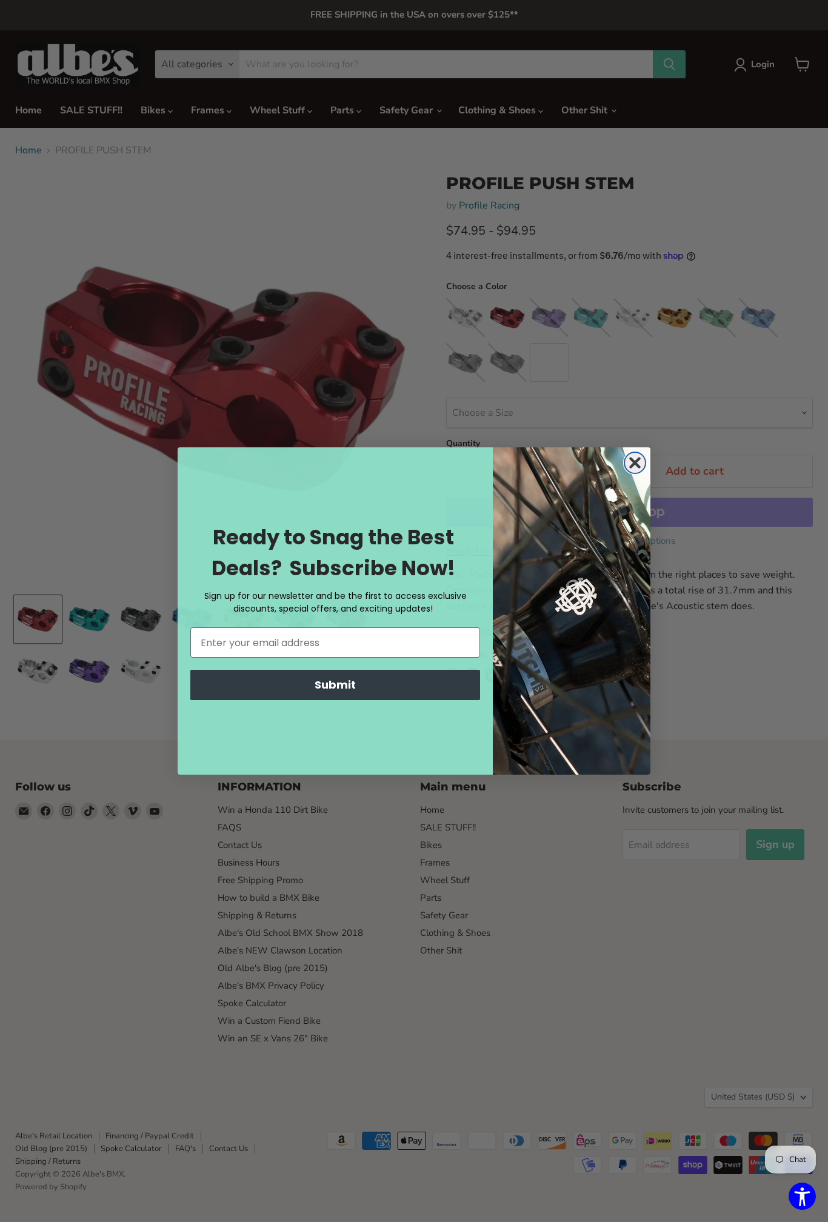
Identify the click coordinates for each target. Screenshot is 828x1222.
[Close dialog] (635, 462)
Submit (335, 684)
